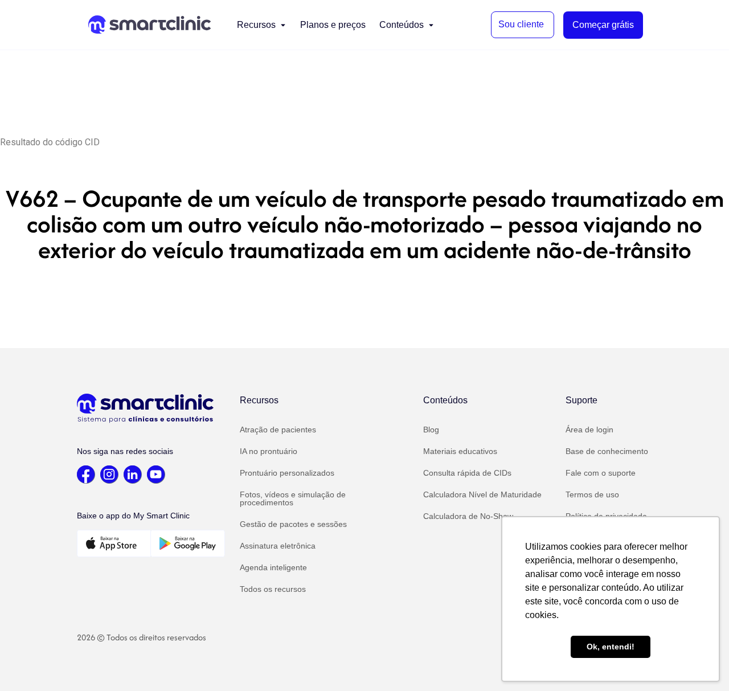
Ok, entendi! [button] (610, 646)
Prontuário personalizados (287, 473)
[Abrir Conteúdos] (431, 25)
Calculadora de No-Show (468, 516)
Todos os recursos (273, 589)
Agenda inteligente (273, 567)
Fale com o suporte (601, 473)
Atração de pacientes (278, 430)
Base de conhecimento (607, 451)
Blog (431, 430)
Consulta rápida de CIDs (467, 473)
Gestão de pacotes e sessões (293, 524)
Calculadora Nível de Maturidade (482, 494)
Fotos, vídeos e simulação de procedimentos (293, 498)
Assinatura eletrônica (278, 546)
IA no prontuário (268, 451)
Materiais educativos (460, 451)
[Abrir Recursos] (283, 25)
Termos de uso (592, 494)
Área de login (589, 430)
